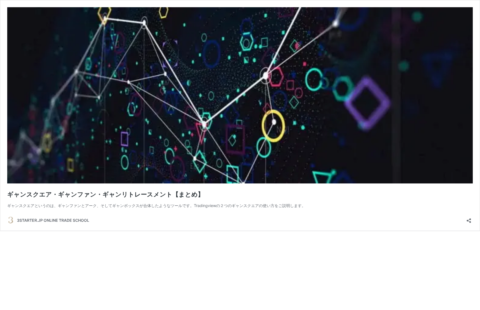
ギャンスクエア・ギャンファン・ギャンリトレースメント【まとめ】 (105, 194)
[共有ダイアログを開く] (469, 219)
